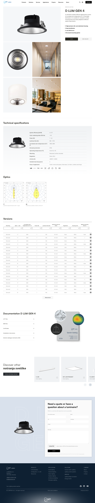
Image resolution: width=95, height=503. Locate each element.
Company (72, 419)
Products (24, 2)
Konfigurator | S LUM (36, 471)
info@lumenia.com (11, 479)
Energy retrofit (68, 478)
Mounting (8, 225)
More (71, 39)
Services (38, 2)
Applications (46, 2)
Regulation (65, 225)
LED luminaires (34, 469)
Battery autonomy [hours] (84, 225)
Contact (85, 474)
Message (49, 429)
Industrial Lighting (52, 471)
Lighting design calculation (71, 476)
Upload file (51, 446)
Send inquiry (85, 39)
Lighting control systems (70, 471)
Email (71, 414)
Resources (60, 2)
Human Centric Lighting (70, 469)
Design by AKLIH (84, 490)
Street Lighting (51, 469)
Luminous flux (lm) (46, 225)
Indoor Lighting (51, 474)
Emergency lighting (52, 480)
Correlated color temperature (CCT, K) (27, 225)
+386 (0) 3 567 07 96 (11, 477)
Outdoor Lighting (52, 476)
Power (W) (37, 225)
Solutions (31, 2)
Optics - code (17, 225)
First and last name (51, 414)
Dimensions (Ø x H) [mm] (56, 225)
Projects (54, 2)
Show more (48, 297)
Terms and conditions (53, 490)
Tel (48, 419)
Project (49, 424)
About (67, 2)
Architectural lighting (53, 478)
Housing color (75, 225)
